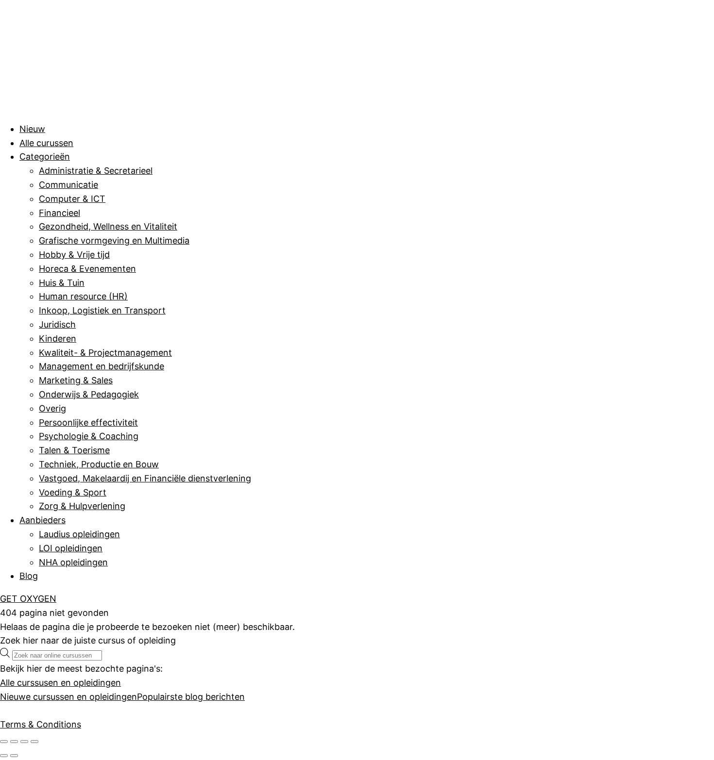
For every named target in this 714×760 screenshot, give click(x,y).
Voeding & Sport (72, 492)
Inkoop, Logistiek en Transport (102, 310)
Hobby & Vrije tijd (74, 254)
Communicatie (68, 185)
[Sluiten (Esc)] (34, 741)
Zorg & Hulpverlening (82, 506)
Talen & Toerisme (74, 450)
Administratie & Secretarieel (96, 170)
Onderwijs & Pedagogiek (89, 394)
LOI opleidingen (70, 548)
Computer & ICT (72, 199)
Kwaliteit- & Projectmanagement (105, 352)
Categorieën (44, 156)
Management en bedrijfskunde (101, 366)
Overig (52, 408)
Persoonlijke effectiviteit (88, 422)
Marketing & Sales (76, 380)
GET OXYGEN (28, 599)
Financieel (59, 213)
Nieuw (32, 129)
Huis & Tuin (62, 283)
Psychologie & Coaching (88, 436)
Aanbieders (42, 520)
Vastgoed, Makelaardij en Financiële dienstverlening (145, 478)
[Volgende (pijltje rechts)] (14, 755)
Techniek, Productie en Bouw (99, 464)
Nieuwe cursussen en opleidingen (68, 697)
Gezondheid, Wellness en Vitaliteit (108, 226)
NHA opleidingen (73, 562)
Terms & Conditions (40, 724)
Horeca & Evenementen (87, 269)
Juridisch (57, 324)
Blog (28, 576)
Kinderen (57, 338)
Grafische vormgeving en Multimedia (114, 240)
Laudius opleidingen (79, 534)
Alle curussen (46, 143)
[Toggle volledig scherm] (14, 741)
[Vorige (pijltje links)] (4, 755)
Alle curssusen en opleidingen (60, 682)
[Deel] (24, 741)
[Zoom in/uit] (4, 741)
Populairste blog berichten (191, 697)
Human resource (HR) (83, 296)
